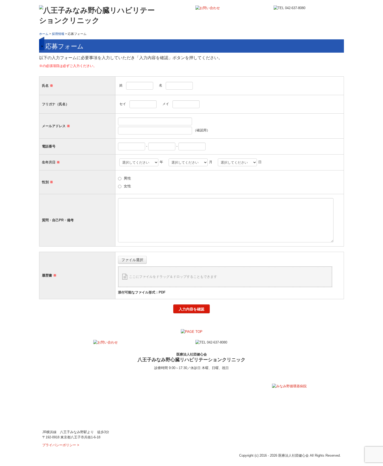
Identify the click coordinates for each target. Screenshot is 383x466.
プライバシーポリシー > (60, 445)
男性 (127, 178)
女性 (127, 186)
